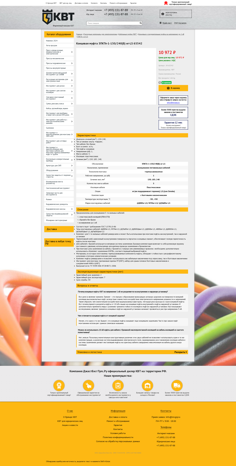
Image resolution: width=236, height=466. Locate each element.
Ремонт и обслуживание (118, 3)
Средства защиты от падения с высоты (58, 176)
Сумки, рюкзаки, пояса (55, 103)
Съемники (50, 128)
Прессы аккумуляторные (56, 68)
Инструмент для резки (55, 86)
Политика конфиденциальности (118, 437)
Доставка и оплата (81, 3)
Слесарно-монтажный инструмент (55, 98)
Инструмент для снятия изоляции (55, 91)
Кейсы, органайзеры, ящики (57, 108)
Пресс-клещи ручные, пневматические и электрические (54, 52)
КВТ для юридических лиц (70, 421)
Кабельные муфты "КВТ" (128, 34)
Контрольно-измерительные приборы (57, 160)
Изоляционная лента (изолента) (54, 182)
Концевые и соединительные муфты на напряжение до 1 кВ (161, 34)
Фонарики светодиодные (56, 220)
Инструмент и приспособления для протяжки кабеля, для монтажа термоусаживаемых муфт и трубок (58, 150)
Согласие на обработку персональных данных (118, 441)
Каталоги (94, 3)
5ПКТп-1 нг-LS (82, 37)
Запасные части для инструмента (54, 194)
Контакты (103, 3)
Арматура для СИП (53, 165)
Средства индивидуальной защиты (57, 215)
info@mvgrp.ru (173, 102)
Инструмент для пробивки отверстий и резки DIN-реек (57, 114)
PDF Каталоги (180, 23)
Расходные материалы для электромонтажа (57, 80)
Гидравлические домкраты (57, 204)
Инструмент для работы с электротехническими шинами (56, 121)
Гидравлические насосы (55, 209)
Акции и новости (70, 425)
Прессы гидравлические (56, 63)
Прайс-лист (167, 23)
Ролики (49, 199)
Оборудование (52, 170)
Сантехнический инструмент (58, 188)
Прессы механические (55, 58)
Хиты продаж (51, 45)
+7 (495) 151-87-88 (116, 10)
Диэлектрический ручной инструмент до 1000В (56, 74)
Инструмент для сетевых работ (56, 142)
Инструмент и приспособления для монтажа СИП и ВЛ (58, 134)
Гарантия (133, 3)
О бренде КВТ (51, 3)
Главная (79, 34)
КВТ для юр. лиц (66, 3)
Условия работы (118, 433)
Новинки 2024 (51, 40)
